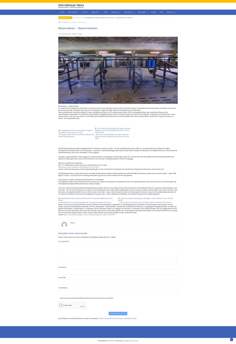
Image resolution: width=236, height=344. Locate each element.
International (128, 12)
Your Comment (63, 241)
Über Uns (170, 12)
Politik (106, 12)
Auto (161, 12)
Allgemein (94, 12)
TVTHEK (84, 12)
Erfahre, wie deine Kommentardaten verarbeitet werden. (118, 318)
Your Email (62, 277)
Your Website (62, 288)
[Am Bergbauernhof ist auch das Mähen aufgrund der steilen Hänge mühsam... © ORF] (76, 131)
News (72, 223)
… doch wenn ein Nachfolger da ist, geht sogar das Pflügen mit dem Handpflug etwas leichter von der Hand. (112, 136)
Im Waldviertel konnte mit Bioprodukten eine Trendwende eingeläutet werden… (85, 202)
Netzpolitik (141, 12)
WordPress (111, 341)
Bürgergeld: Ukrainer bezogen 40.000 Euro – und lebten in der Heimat (108, 17)
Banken (153, 12)
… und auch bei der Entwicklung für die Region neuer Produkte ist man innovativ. (145, 202)
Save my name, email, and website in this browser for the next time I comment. (86, 298)
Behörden (114, 12)
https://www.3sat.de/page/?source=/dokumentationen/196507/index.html (89, 215)
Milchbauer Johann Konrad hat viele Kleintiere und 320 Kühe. (78, 167)
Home (62, 12)
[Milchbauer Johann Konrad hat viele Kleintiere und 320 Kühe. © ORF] (61, 165)
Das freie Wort (73, 12)
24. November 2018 (65, 34)
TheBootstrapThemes (130, 341)
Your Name (62, 267)
